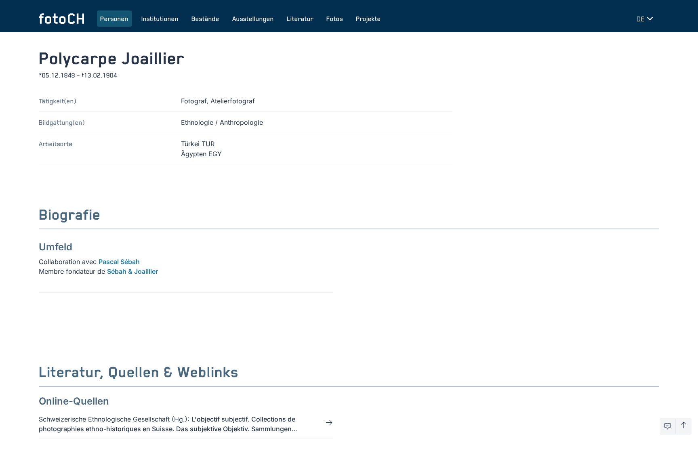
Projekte (368, 18)
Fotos (334, 18)
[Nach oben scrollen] (684, 426)
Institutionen (160, 18)
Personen (114, 18)
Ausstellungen (253, 18)
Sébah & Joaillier (132, 271)
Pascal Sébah (119, 262)
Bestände (205, 18)
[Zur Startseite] (61, 18)
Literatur (300, 18)
